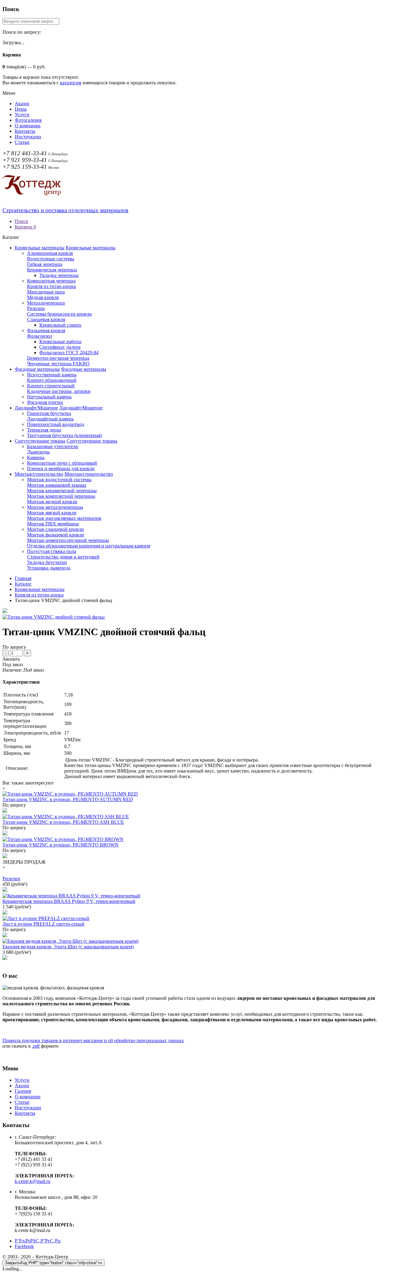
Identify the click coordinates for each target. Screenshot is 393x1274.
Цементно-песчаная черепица (58, 358)
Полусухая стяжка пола (51, 551)
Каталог (23, 583)
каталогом (70, 82)
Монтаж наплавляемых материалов (64, 518)
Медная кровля (43, 297)
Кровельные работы (60, 341)
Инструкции (28, 136)
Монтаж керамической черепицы (62, 490)
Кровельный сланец (60, 325)
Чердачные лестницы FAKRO (58, 363)
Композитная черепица (51, 280)
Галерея (23, 1091)
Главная (23, 578)
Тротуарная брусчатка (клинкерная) (64, 435)
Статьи (22, 142)
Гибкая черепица (44, 264)
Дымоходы (38, 452)
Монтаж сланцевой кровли (55, 529)
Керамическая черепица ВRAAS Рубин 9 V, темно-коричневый (68, 901)
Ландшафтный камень (50, 418)
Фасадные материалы (37, 369)
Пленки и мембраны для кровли (61, 468)
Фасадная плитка (45, 402)
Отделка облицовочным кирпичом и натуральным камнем (88, 545)
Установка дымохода (48, 567)
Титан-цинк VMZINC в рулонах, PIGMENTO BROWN (60, 844)
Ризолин (36, 308)
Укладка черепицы (59, 275)
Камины (36, 457)
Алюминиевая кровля (50, 253)
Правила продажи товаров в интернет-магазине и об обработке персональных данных (93, 1040)
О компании (28, 125)
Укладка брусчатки (47, 562)
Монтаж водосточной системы (59, 479)
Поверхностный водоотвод (55, 424)
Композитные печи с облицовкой (62, 463)
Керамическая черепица (52, 269)
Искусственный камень (51, 374)
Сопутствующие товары (40, 440)
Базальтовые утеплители (52, 446)
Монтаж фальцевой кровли (55, 534)
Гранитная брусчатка (49, 413)
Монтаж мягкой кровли (51, 512)
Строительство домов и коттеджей (63, 556)
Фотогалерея (28, 120)
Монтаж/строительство (39, 474)
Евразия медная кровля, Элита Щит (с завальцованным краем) (68, 946)
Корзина (25, 226)
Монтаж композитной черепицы (61, 496)
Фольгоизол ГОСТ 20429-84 (69, 352)
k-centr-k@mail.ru (32, 1181)
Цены (21, 109)
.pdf (36, 1046)
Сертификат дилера (59, 347)
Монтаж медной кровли (52, 501)
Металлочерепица (46, 302)
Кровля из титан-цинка (51, 286)
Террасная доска (44, 429)
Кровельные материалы (39, 247)
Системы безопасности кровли (59, 314)
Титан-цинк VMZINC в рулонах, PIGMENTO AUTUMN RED (67, 799)
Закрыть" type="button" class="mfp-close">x (53, 1263)
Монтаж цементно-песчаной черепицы (68, 540)
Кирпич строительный (51, 385)
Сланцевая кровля (46, 319)
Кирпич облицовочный (51, 380)
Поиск (21, 221)
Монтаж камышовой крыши (56, 485)
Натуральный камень (49, 396)
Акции (22, 103)
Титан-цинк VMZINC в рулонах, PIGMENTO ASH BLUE (63, 822)
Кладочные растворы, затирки (59, 391)
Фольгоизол (39, 336)
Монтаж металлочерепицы (55, 507)
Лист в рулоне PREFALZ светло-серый (43, 924)
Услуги (22, 114)
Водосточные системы (50, 258)
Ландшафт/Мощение (36, 407)
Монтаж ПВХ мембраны (53, 523)
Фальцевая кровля (46, 330)
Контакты (25, 131)
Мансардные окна (46, 291)
